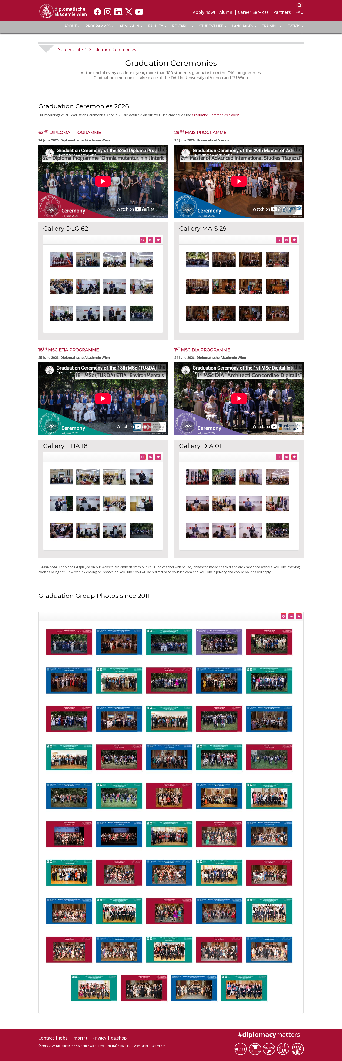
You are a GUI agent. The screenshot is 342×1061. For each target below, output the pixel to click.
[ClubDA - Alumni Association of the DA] (255, 1049)
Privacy (99, 1038)
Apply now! (204, 12)
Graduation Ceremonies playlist (215, 115)
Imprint (79, 1038)
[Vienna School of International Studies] (62, 11)
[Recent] (143, 240)
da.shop (119, 1038)
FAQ (299, 12)
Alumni (226, 12)
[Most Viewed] (150, 240)
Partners (282, 12)
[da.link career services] (270, 1049)
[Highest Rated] (158, 240)
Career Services (253, 12)
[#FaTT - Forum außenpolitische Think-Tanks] (241, 1049)
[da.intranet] (284, 1049)
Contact (46, 1038)
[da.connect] (297, 1049)
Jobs (63, 1038)
